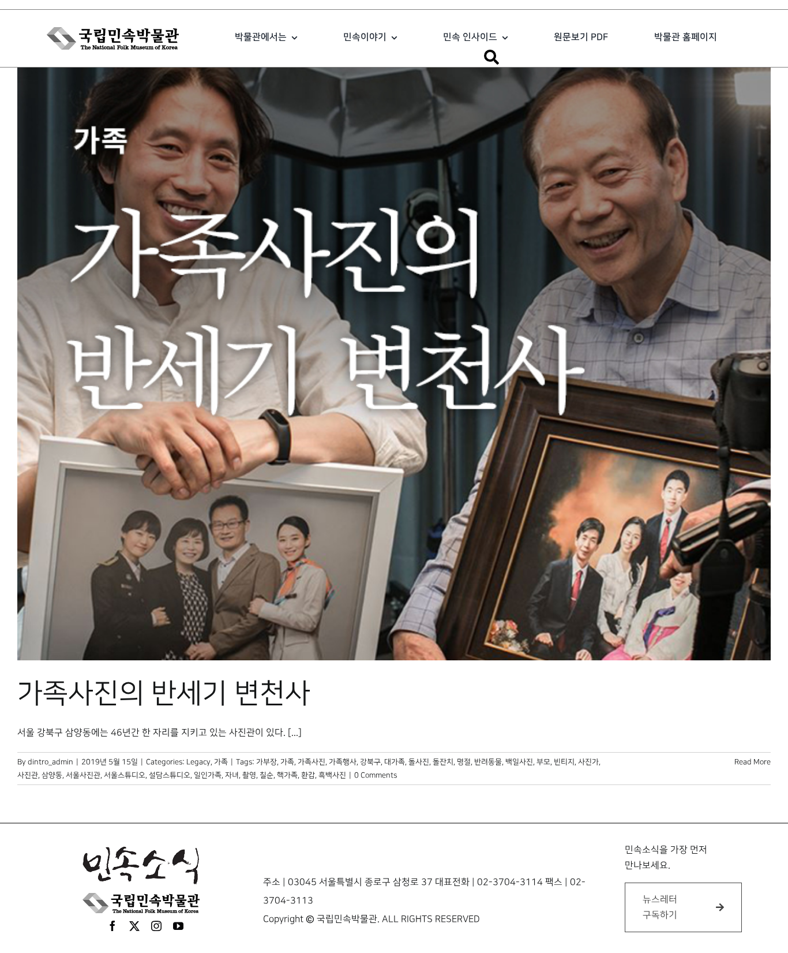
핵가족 (287, 775)
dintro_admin (50, 762)
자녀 (232, 775)
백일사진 (519, 762)
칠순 (266, 775)
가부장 (266, 762)
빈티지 (564, 762)
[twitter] (134, 926)
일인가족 (208, 775)
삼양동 (52, 775)
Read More (752, 762)
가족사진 (311, 762)
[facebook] (112, 926)
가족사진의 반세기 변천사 (163, 694)
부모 (543, 762)
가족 (221, 762)
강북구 (370, 762)
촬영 (249, 775)
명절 (464, 762)
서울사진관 (83, 775)
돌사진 (418, 762)
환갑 (308, 775)
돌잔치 (443, 762)
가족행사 (343, 762)
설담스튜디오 (169, 775)
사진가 (588, 762)
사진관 (27, 775)
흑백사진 (332, 775)
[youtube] (178, 926)
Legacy (198, 762)
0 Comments (375, 775)
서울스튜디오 (124, 775)
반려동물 (488, 762)
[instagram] (156, 926)
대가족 (394, 762)
